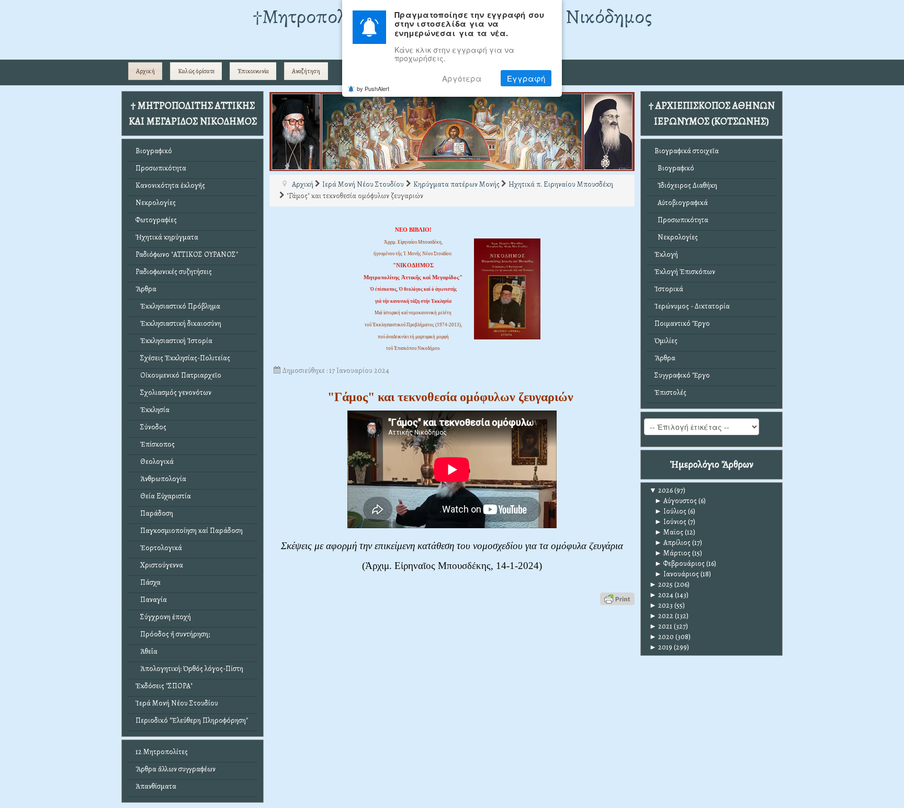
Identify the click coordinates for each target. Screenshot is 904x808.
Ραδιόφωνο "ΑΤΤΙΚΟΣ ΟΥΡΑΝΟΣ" (186, 254)
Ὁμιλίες (665, 341)
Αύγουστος (675, 501)
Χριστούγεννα (159, 565)
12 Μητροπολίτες (161, 752)
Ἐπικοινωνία (253, 71)
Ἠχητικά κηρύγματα (166, 237)
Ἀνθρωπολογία (160, 479)
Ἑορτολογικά (158, 548)
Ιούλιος (670, 511)
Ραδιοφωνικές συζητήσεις (173, 272)
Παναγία (151, 600)
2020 (661, 637)
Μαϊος (668, 532)
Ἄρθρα (145, 289)
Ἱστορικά (668, 289)
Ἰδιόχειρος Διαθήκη (685, 185)
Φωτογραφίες (156, 220)
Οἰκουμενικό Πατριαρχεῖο (178, 375)
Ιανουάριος (676, 574)
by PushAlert (373, 88)
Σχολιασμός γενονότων (173, 392)
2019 (660, 647)
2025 (661, 584)
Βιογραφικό (153, 151)
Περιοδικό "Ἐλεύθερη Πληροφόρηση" (191, 720)
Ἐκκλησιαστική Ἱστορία (173, 341)
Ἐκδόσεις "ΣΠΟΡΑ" (164, 686)
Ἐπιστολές (670, 392)
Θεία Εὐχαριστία (163, 496)
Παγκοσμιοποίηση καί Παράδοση (189, 531)
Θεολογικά (154, 461)
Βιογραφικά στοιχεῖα (686, 151)
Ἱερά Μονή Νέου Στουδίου (176, 703)
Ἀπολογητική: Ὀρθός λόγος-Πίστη (189, 669)
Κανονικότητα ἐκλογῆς (170, 185)
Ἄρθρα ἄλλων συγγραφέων (175, 769)
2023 (661, 605)
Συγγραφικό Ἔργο (682, 375)
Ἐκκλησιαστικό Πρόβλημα (177, 306)
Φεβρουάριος (679, 563)
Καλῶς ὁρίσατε (196, 71)
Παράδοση (154, 513)
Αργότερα (462, 78)
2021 (660, 626)
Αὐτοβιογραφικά (681, 203)
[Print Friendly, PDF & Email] (617, 599)
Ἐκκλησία (152, 410)
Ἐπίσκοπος (155, 444)
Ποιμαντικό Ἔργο (682, 323)
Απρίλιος (672, 543)
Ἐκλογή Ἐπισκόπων (684, 272)
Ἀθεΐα (146, 651)
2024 (661, 595)
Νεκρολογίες (155, 203)
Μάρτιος (672, 553)
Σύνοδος (150, 427)
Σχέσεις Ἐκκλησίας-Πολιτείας (182, 358)
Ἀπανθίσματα (155, 786)
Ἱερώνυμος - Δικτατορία (692, 306)
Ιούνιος (670, 522)
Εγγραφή (526, 78)
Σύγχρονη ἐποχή (163, 617)
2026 (661, 490)
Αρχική (145, 71)
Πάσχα (148, 582)
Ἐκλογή (666, 254)
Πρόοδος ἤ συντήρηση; (172, 634)
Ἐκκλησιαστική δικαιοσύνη (178, 323)
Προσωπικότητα (160, 168)
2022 (661, 616)
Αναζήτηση (306, 71)
